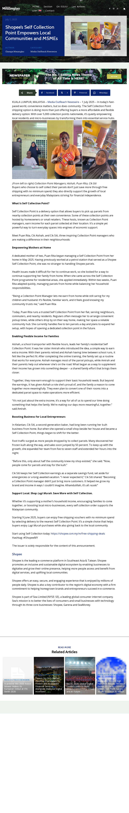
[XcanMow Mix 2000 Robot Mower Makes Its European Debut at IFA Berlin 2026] (18, 676)
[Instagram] (113, 8)
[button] (124, 9)
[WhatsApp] (117, 8)
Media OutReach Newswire (44, 51)
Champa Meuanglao (14, 51)
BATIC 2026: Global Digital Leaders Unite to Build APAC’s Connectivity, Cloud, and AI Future (80, 687)
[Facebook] (109, 8)
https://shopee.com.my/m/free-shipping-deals (78, 533)
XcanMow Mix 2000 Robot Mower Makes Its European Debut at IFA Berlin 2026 (17, 687)
